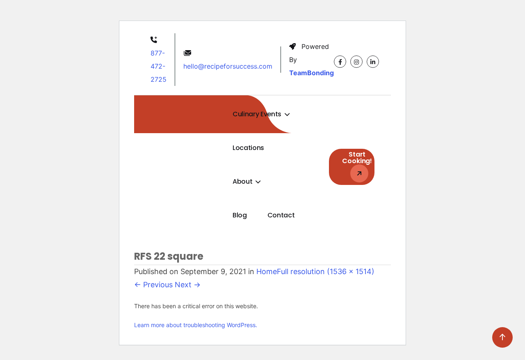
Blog (240, 215)
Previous (153, 284)
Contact (281, 215)
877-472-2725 (159, 66)
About (243, 181)
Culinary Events (258, 114)
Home (266, 271)
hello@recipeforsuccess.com (227, 66)
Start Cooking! (357, 158)
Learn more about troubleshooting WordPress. (195, 324)
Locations (248, 147)
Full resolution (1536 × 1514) (325, 271)
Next (188, 284)
